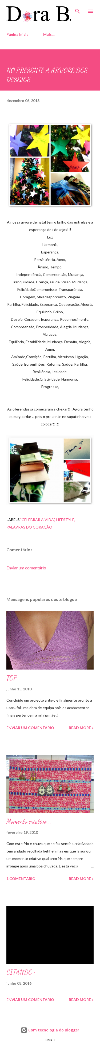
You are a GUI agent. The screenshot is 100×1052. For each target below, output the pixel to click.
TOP (11, 678)
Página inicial (18, 34)
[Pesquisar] (77, 9)
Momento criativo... (28, 821)
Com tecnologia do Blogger (53, 1030)
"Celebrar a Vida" (37, 519)
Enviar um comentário (26, 567)
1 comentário (20, 878)
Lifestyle (65, 519)
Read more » (81, 727)
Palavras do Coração (29, 527)
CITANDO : (20, 972)
